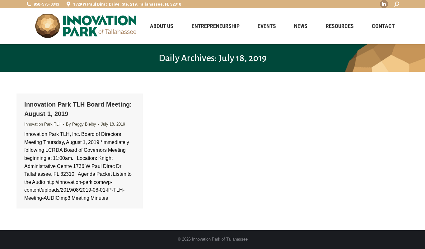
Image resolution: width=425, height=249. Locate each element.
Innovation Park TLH (42, 124)
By (81, 124)
